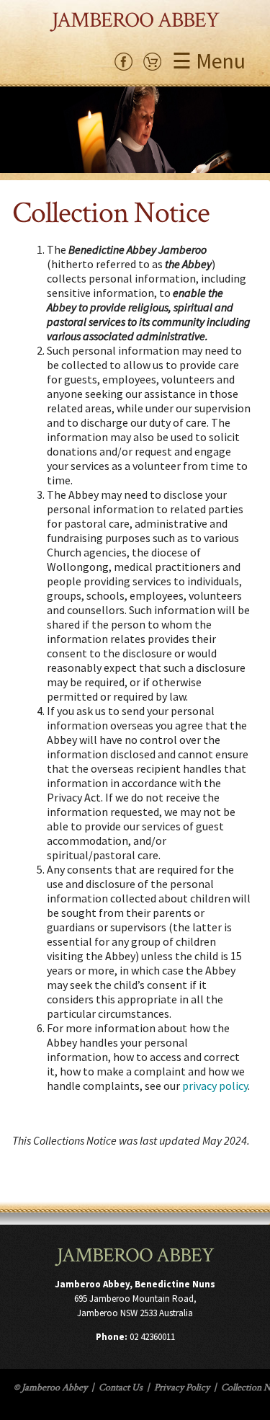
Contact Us (121, 1387)
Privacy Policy (182, 1387)
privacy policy (215, 1085)
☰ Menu (209, 60)
